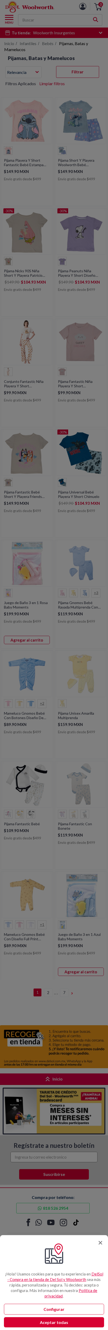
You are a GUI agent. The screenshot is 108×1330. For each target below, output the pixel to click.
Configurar (54, 1309)
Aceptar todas (54, 1322)
